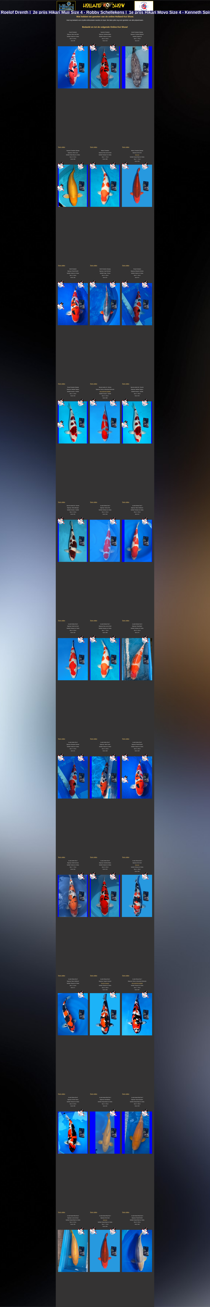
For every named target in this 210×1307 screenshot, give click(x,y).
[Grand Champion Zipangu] (137, 95)
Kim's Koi (137, 154)
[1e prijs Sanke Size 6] (137, 805)
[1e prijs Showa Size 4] (137, 924)
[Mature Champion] (105, 214)
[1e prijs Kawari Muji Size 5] (137, 1161)
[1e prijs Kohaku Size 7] (105, 687)
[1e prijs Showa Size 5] (73, 1042)
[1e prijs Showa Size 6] (105, 1042)
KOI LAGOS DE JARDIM (105, 391)
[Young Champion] (137, 332)
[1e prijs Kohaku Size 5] (137, 569)
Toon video (61, 147)
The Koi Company (105, 983)
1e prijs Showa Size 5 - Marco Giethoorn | (131, 12)
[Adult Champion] (73, 332)
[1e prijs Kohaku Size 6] (73, 687)
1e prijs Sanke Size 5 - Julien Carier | (52, 12)
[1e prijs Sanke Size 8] (105, 924)
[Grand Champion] (73, 95)
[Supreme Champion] (105, 95)
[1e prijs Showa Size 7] (137, 1042)
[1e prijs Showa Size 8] (73, 1161)
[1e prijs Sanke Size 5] (105, 805)
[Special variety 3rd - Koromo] (73, 569)
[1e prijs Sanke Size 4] (73, 805)
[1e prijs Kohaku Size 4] (105, 569)
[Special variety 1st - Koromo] (105, 450)
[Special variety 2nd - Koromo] (137, 450)
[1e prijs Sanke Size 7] (73, 924)
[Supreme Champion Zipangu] (73, 214)
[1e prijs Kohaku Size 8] (137, 687)
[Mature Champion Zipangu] (137, 214)
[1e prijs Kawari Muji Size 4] (105, 1161)
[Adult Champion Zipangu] (105, 332)
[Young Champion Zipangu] (73, 450)
